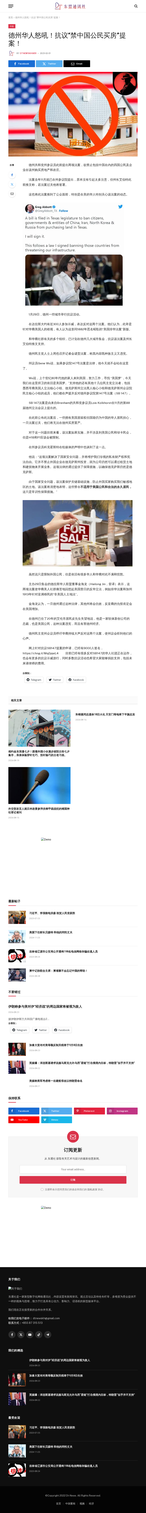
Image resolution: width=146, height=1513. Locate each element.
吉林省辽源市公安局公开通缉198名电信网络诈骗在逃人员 (63, 951)
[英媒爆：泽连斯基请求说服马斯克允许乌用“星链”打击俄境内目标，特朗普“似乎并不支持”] (17, 1067)
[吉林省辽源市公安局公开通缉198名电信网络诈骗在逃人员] (17, 955)
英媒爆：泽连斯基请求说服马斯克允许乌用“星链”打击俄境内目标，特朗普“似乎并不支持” (82, 1062)
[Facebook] (12, 175)
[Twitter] (12, 184)
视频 (82, 1503)
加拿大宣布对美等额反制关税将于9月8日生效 (56, 1045)
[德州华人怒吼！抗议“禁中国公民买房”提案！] (73, 114)
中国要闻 (70, 1503)
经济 (91, 1503)
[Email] (12, 193)
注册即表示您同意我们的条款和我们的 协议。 (74, 1189)
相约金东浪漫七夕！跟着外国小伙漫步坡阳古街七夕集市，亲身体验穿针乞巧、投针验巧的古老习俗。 (39, 753)
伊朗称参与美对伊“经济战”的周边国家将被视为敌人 (45, 1006)
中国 (12, 26)
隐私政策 (92, 1189)
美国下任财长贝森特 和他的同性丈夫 (50, 932)
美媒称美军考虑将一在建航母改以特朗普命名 (56, 1080)
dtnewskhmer (28, 53)
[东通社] (73, 6)
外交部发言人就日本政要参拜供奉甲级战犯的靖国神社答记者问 (39, 810)
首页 (10, 17)
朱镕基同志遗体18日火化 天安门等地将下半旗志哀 (105, 714)
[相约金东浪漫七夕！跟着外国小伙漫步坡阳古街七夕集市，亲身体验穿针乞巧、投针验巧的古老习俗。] (39, 728)
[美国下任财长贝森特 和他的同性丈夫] (17, 936)
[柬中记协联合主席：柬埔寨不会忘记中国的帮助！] (17, 975)
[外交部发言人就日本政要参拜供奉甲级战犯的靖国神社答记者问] (39, 785)
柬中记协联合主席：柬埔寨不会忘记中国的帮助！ (58, 970)
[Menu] (10, 6)
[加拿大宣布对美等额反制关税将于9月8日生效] (17, 1049)
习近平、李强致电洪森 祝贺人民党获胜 (52, 913)
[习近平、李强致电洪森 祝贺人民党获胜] (17, 917)
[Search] (136, 6)
